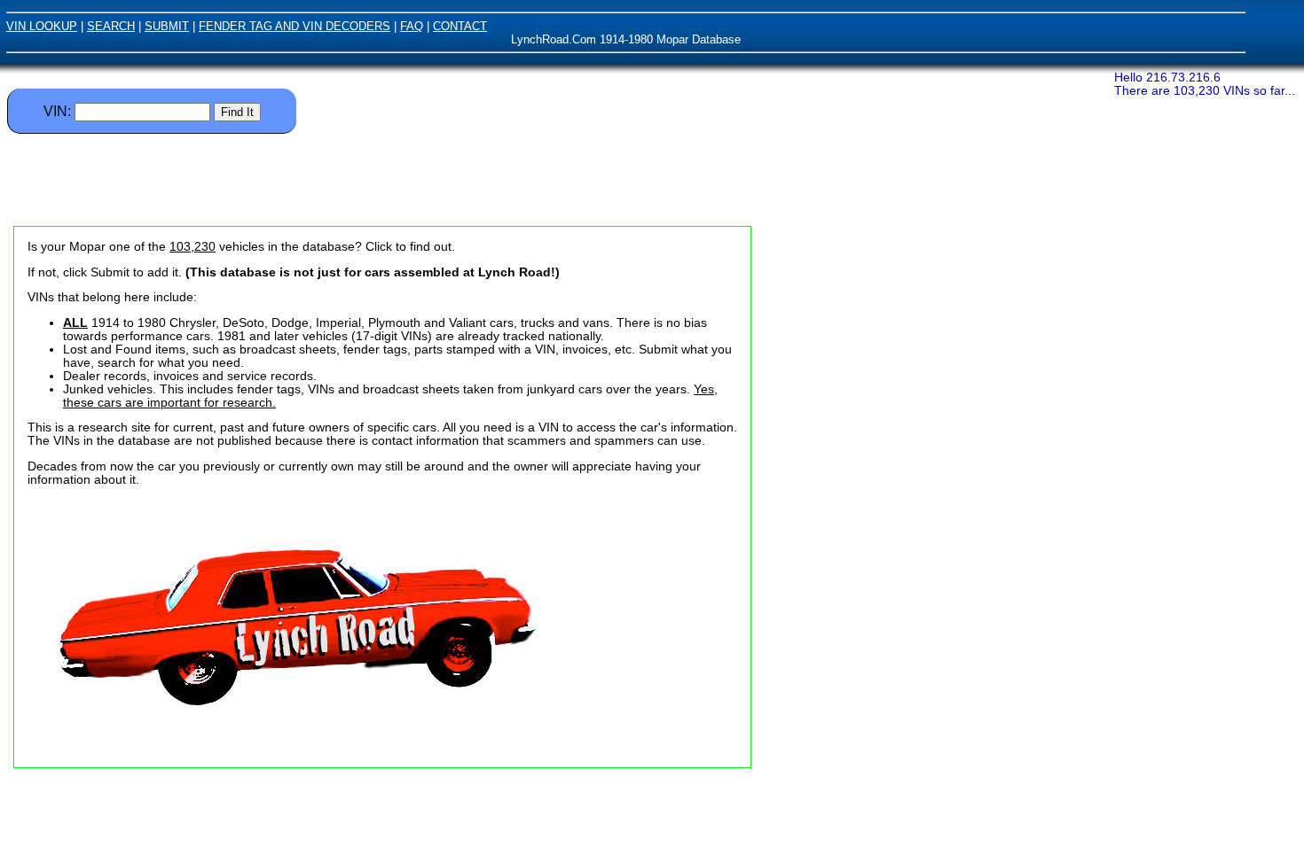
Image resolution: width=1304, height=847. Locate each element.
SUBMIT (167, 26)
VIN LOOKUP (41, 26)
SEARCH (111, 26)
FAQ (411, 26)
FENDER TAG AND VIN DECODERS (294, 26)
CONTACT (460, 26)
